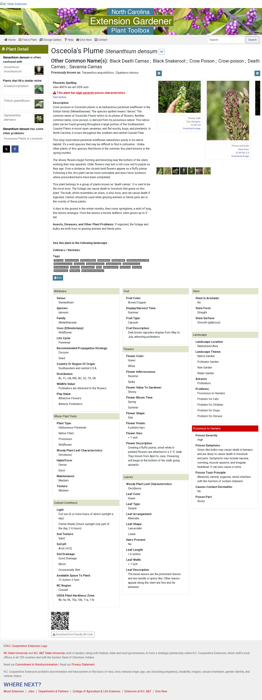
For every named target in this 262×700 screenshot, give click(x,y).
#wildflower (74, 271)
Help (70, 39)
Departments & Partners (53, 691)
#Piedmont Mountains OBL (137, 260)
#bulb (99, 267)
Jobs (31, 691)
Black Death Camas (129, 61)
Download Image (192, 128)
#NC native (58, 260)
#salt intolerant (88, 267)
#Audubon (75, 267)
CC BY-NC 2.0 (242, 152)
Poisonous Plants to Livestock (23, 138)
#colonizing (125, 267)
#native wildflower (88, 260)
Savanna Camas (85, 66)
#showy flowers (72, 260)
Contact (102, 39)
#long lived (137, 267)
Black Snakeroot (169, 61)
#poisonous (79, 264)
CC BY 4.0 (196, 125)
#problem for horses (131, 264)
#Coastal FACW (118, 260)
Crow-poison (231, 61)
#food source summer (63, 264)
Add (58, 277)
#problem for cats (61, 267)
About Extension (14, 691)
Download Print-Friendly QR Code (74, 634)
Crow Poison (202, 61)
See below (59, 97)
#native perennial (111, 267)
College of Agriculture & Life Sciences (96, 691)
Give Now (85, 39)
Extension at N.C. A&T (137, 691)
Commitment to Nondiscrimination (36, 664)
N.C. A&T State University (49, 653)
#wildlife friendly (61, 271)
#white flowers (104, 260)
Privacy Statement (83, 664)
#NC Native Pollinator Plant (92, 271)
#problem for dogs (114, 264)
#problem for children (95, 264)
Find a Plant (29, 39)
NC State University (16, 653)
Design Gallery (52, 39)
